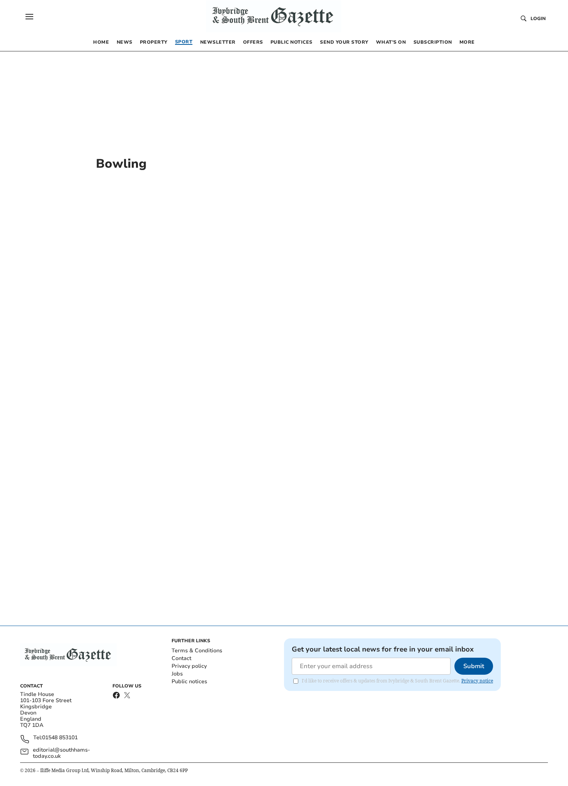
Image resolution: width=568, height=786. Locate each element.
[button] (29, 16)
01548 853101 (60, 738)
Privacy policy (189, 666)
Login (538, 18)
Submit (473, 666)
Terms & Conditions (197, 650)
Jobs (177, 673)
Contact (181, 658)
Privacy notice (477, 681)
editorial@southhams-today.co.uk (61, 753)
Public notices (189, 681)
